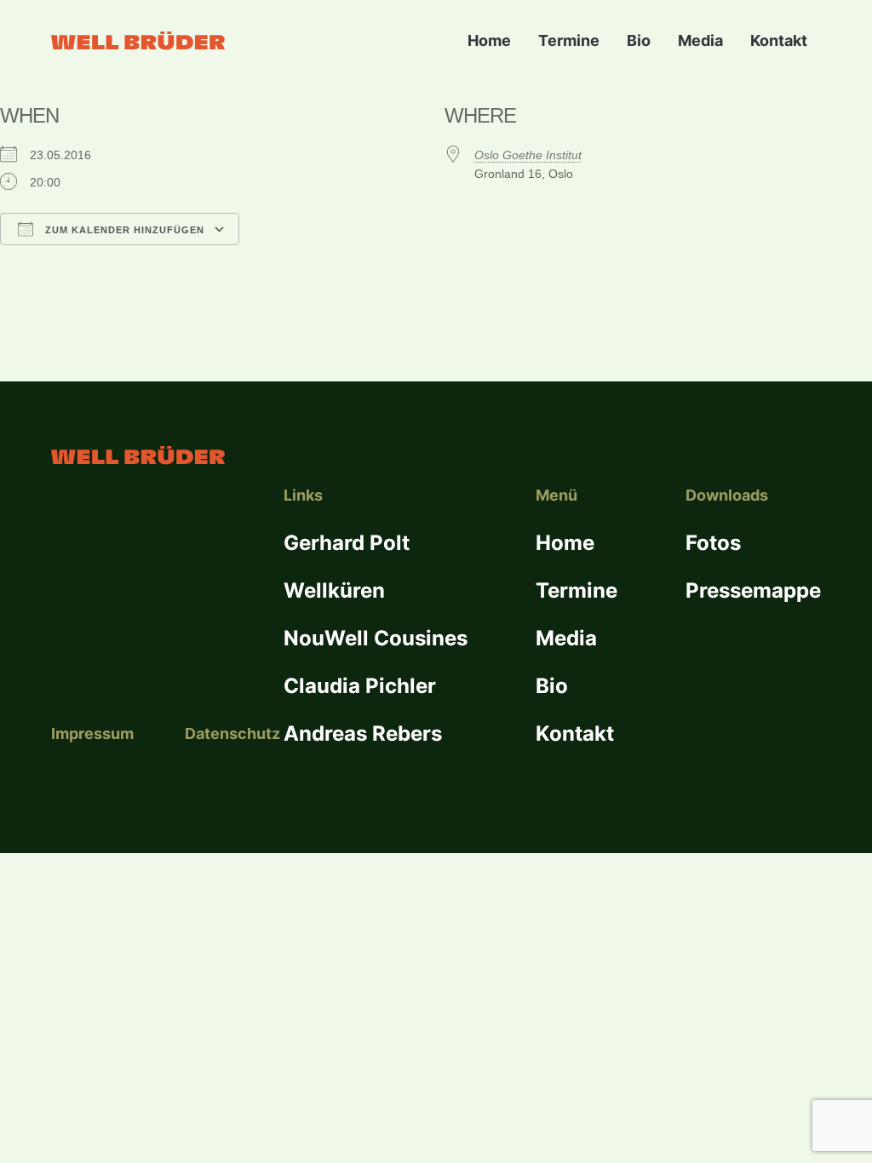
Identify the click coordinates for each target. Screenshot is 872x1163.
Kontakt (778, 40)
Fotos (713, 542)
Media (700, 40)
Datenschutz (232, 733)
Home (489, 40)
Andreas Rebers (363, 733)
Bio (639, 40)
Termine (569, 40)
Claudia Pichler (360, 685)
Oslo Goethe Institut (528, 155)
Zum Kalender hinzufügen (123, 230)
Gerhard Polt (347, 542)
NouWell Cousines (376, 638)
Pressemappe (753, 590)
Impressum (92, 733)
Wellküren (334, 590)
